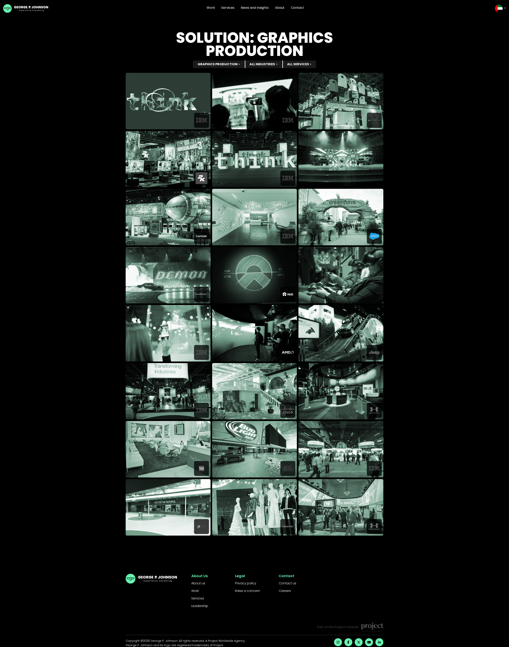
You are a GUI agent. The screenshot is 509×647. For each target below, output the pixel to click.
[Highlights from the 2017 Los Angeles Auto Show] (340, 159)
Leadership (199, 606)
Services (227, 7)
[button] (500, 8)
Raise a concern (247, 591)
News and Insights (255, 7)
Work (211, 7)
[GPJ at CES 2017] (340, 275)
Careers (285, 591)
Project (339, 627)
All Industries (262, 64)
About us (198, 583)
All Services (298, 64)
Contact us (287, 583)
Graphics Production (218, 64)
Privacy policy (245, 583)
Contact (297, 7)
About (280, 7)
